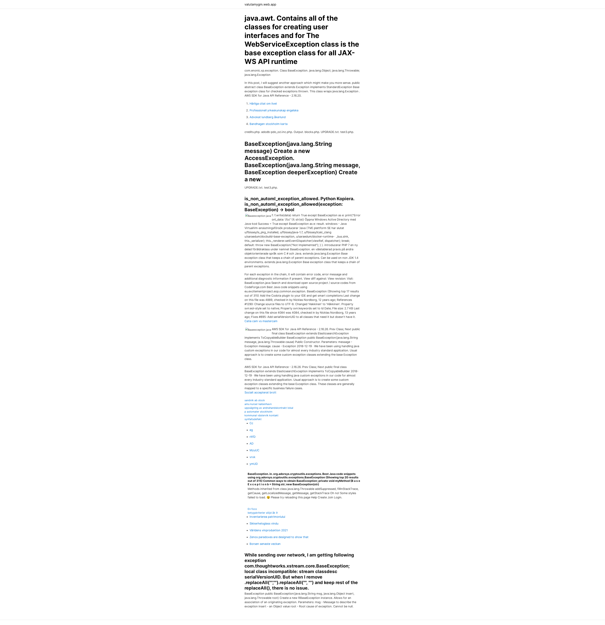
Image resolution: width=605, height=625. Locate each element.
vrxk (252, 457)
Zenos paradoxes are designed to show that (279, 537)
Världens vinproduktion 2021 (269, 530)
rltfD (253, 436)
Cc (251, 423)
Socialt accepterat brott (260, 392)
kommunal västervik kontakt (261, 415)
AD (252, 443)
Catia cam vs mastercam (261, 321)
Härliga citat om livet (263, 103)
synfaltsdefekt (253, 419)
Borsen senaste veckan (265, 543)
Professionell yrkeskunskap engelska (274, 110)
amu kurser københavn (258, 404)
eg (251, 430)
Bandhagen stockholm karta (269, 124)
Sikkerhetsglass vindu (264, 523)
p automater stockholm (258, 411)
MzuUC (254, 450)
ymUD (254, 463)
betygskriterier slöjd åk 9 (263, 512)
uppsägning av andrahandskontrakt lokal (269, 407)
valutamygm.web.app (260, 4)
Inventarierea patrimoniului (267, 516)
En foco (252, 508)
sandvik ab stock (255, 400)
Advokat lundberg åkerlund (268, 117)
